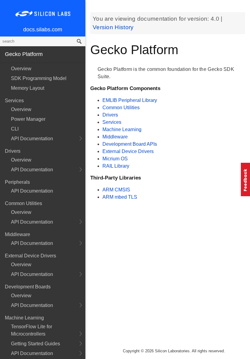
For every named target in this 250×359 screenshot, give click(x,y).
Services (111, 122)
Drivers (110, 114)
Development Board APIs (129, 144)
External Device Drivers (128, 151)
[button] (245, 179)
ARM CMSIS (116, 189)
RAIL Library (115, 166)
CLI (15, 128)
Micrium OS (115, 158)
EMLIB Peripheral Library (129, 100)
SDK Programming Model (38, 78)
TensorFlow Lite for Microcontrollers (31, 330)
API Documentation (32, 138)
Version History (113, 27)
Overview (21, 68)
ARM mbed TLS (119, 197)
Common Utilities (121, 107)
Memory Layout (27, 88)
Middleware (115, 136)
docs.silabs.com (42, 29)
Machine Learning (121, 129)
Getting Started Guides (35, 343)
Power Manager (28, 119)
